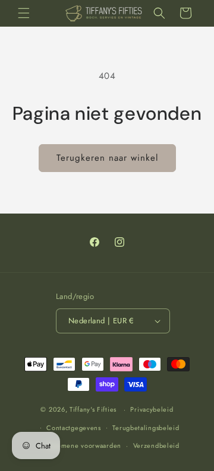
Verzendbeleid (156, 445)
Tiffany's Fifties (93, 409)
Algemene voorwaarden (83, 445)
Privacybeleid (151, 409)
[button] (24, 13)
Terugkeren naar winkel (107, 157)
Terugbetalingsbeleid (145, 427)
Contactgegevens (73, 427)
